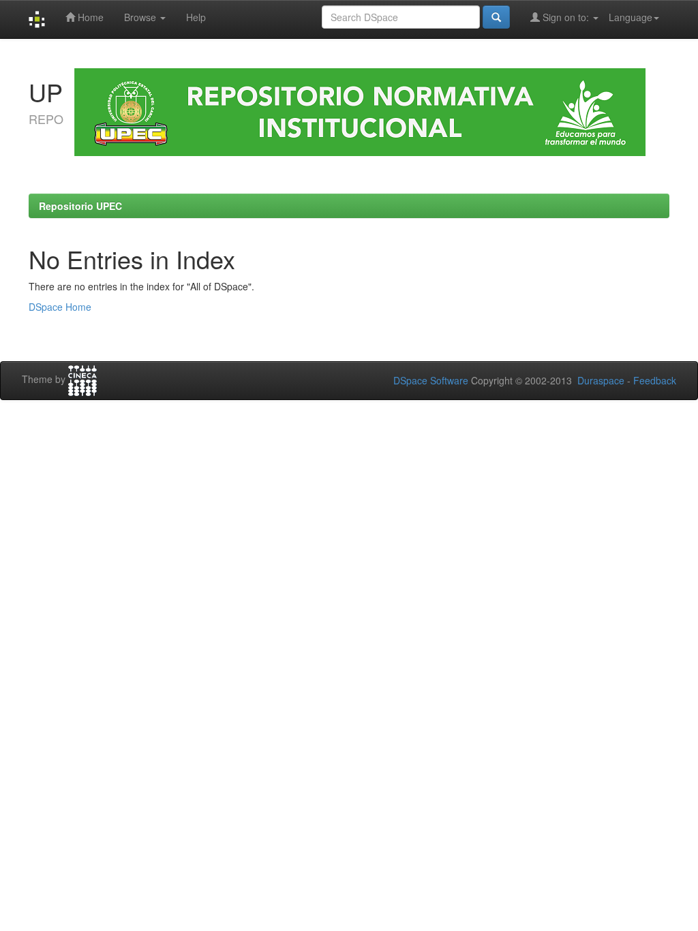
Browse (141, 17)
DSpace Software (430, 380)
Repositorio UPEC (80, 206)
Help (196, 17)
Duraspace (600, 380)
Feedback (654, 380)
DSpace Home (60, 307)
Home (89, 17)
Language (630, 17)
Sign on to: (566, 17)
